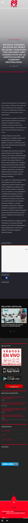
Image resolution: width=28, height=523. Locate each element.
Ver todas (4, 420)
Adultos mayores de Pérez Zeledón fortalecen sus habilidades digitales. (12, 416)
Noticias (10, 39)
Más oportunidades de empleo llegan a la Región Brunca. (12, 325)
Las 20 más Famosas (7, 439)
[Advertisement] (14, 22)
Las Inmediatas (5, 430)
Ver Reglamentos (14, 386)
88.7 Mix (3, 435)
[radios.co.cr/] (9, 465)
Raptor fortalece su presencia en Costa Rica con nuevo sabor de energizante (13, 404)
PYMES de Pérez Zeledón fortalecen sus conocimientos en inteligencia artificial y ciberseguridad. (13, 410)
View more (14, 315)
